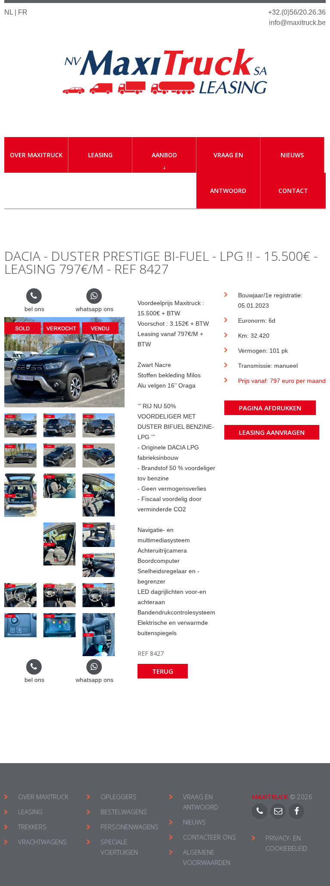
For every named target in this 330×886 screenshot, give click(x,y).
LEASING (30, 811)
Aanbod (164, 155)
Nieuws (292, 155)
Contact (293, 190)
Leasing (100, 155)
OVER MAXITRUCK (43, 796)
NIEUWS (194, 822)
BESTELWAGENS (124, 811)
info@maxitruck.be (297, 22)
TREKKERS (32, 826)
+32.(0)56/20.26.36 (297, 12)
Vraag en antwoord (228, 173)
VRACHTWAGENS (42, 841)
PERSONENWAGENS (130, 826)
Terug (162, 671)
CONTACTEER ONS (209, 837)
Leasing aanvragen (272, 432)
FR (23, 12)
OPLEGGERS (119, 796)
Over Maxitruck (36, 155)
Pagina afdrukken (270, 407)
